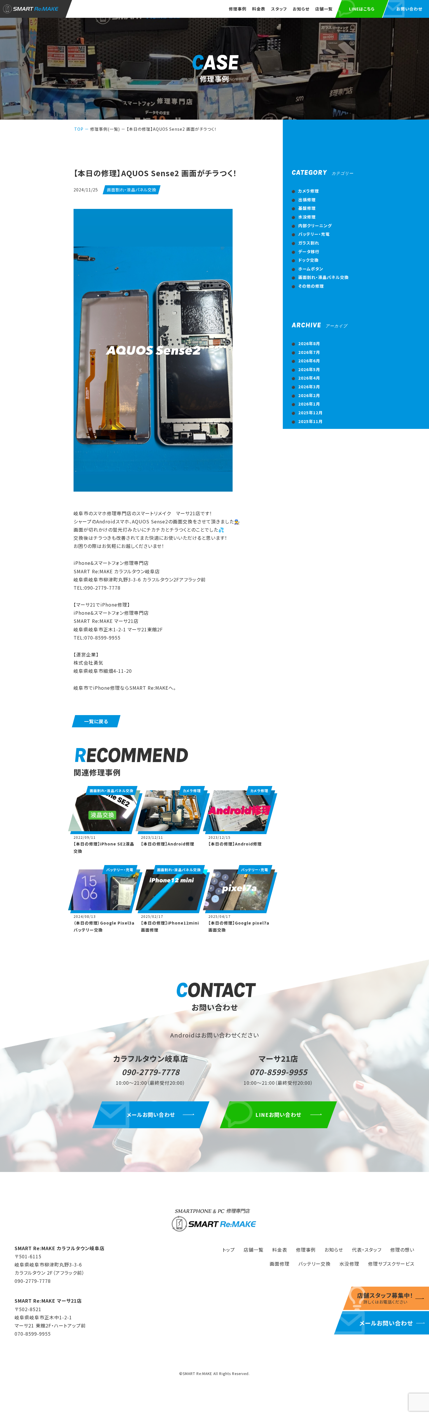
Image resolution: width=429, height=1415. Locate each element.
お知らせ (301, 9)
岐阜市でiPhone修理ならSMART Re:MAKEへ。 (125, 687)
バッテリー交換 (314, 1263)
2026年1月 (309, 404)
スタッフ (279, 9)
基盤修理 (307, 208)
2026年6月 (309, 361)
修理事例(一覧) (105, 129)
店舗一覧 (324, 9)
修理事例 (237, 9)
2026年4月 (309, 378)
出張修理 (307, 199)
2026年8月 (309, 343)
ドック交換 (308, 260)
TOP (78, 129)
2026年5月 (309, 369)
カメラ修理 (308, 191)
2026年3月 (309, 386)
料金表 (258, 9)
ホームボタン (310, 269)
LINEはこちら (362, 9)
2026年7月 (309, 352)
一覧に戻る (96, 721)
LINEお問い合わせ (278, 1114)
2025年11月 (310, 421)
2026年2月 (309, 395)
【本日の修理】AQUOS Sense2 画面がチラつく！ (172, 129)
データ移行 (309, 251)
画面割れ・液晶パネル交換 (323, 277)
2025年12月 (310, 412)
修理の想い (402, 1249)
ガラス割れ (308, 243)
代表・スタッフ (366, 1249)
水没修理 (307, 217)
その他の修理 (311, 286)
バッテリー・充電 (314, 234)
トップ (228, 1249)
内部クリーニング (315, 225)
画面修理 (280, 1263)
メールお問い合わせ (150, 1114)
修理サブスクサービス (391, 1263)
